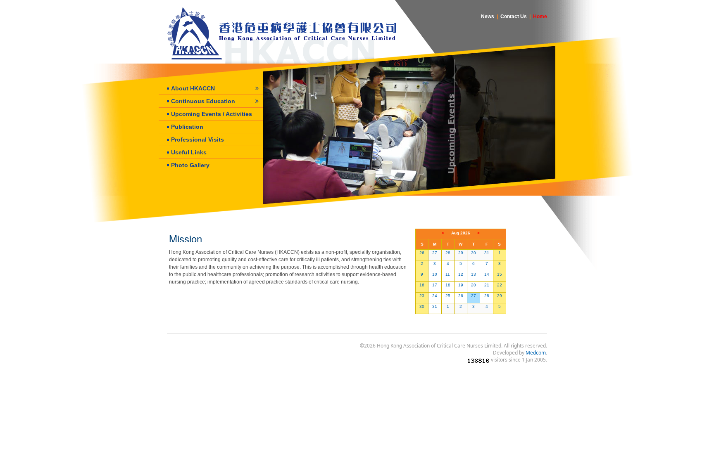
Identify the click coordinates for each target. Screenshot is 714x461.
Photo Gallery (190, 165)
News (487, 16)
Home (540, 16)
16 (421, 285)
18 (447, 285)
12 (460, 274)
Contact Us (513, 16)
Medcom (536, 352)
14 (486, 274)
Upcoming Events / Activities (211, 114)
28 (447, 253)
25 (447, 295)
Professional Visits (197, 139)
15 (499, 274)
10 (434, 274)
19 (460, 285)
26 (421, 253)
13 (473, 274)
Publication (187, 126)
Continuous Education (203, 101)
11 (447, 274)
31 (486, 253)
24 (434, 295)
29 (460, 253)
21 (486, 285)
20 (473, 285)
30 (473, 253)
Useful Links (189, 152)
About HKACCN (193, 88)
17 (434, 285)
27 (434, 253)
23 (421, 295)
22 (499, 285)
